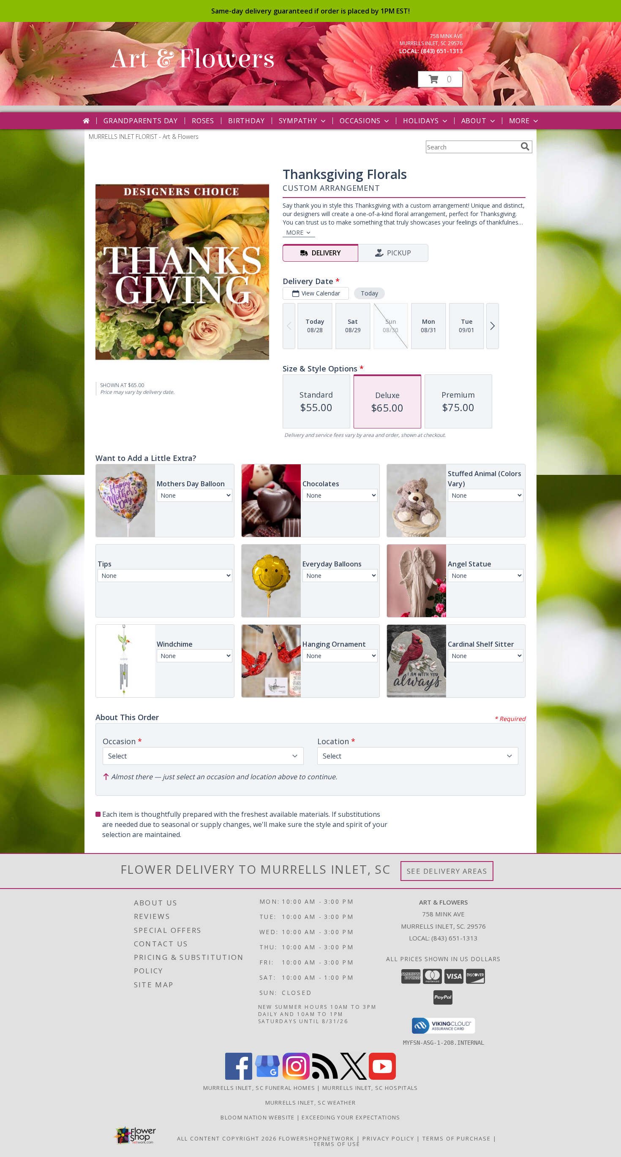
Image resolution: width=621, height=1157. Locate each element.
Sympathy (298, 120)
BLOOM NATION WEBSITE (258, 1117)
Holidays (421, 120)
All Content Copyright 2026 (227, 1138)
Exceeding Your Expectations (351, 1117)
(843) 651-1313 (442, 51)
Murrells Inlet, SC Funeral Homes (259, 1088)
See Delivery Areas (447, 871)
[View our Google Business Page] (267, 1077)
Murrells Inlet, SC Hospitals (370, 1088)
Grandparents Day (141, 120)
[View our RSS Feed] (324, 1077)
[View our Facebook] (238, 1077)
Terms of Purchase (456, 1138)
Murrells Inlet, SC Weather (310, 1102)
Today (369, 293)
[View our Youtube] (382, 1077)
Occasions (360, 120)
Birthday (246, 120)
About (474, 120)
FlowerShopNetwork (316, 1138)
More (519, 120)
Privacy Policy (388, 1138)
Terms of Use (336, 1144)
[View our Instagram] (296, 1077)
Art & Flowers (192, 59)
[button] (440, 79)
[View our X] (353, 1077)
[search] (525, 146)
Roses (203, 120)
